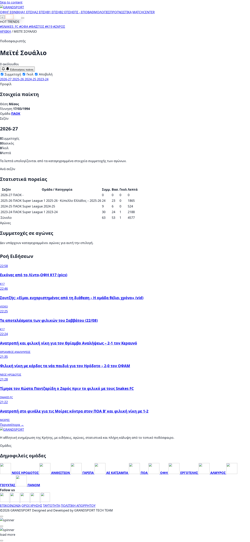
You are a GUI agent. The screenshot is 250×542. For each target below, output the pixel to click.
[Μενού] (22, 18)
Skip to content (11, 2)
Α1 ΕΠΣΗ (28, 12)
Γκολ (29, 74)
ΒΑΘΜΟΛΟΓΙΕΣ (99, 12)
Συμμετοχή (12, 74)
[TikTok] (45, 501)
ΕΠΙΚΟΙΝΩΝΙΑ (10, 505)
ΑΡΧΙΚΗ (5, 31)
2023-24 (42, 79)
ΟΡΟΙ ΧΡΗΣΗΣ (31, 505)
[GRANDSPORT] (12, 7)
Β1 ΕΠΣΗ (53, 12)
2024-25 (31, 79)
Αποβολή (45, 74)
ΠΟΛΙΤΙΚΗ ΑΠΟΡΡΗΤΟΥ (78, 505)
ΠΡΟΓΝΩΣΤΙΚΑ (121, 12)
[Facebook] (5, 501)
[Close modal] (1, 516)
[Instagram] (15, 501)
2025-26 (18, 79)
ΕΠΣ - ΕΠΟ (80, 12)
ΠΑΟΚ (15, 113)
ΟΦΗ (3, 12)
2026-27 (6, 79)
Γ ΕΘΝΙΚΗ (14, 12)
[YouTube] (25, 501)
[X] (35, 501)
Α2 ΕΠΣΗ (40, 12)
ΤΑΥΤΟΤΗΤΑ (51, 505)
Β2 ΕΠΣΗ (66, 12)
